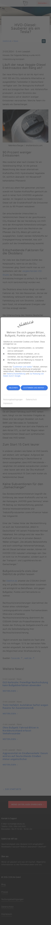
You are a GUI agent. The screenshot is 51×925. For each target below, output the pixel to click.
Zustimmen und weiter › (34, 388)
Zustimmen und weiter (22, 367)
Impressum (8, 403)
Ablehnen (13, 388)
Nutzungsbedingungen (13, 399)
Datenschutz (31, 399)
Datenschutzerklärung (16, 373)
